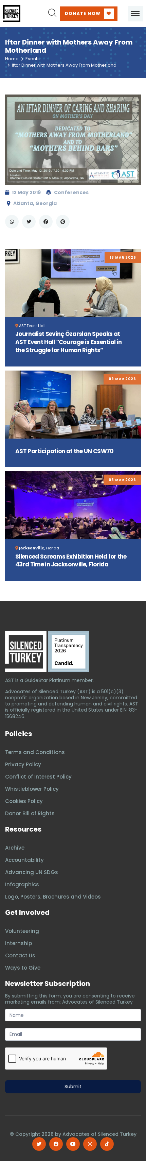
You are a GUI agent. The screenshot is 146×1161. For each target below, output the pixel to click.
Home (12, 58)
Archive (14, 847)
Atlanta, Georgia (35, 203)
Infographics (22, 884)
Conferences (71, 192)
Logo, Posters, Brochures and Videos (53, 896)
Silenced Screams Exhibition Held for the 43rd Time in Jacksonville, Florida (71, 561)
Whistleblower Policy (32, 788)
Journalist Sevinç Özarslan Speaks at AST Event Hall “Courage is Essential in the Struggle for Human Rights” (68, 342)
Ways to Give (22, 967)
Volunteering (22, 931)
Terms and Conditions (35, 752)
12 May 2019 (26, 192)
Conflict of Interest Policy (38, 776)
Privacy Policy (23, 764)
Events (32, 58)
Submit (73, 1086)
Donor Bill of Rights (30, 813)
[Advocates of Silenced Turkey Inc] (68, 651)
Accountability (24, 860)
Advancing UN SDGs (31, 872)
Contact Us (20, 955)
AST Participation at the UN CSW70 (64, 451)
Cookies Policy (24, 801)
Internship (18, 943)
